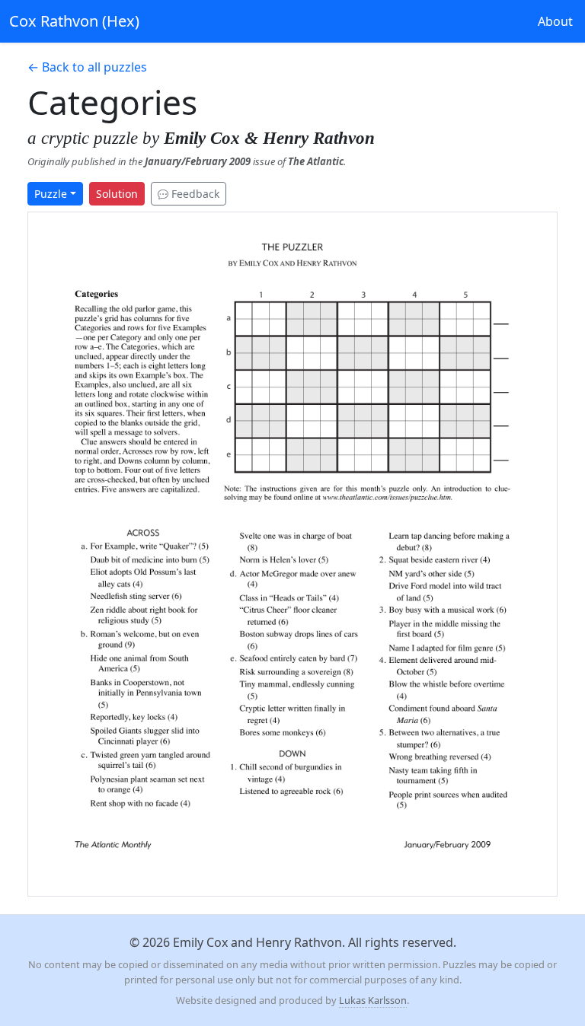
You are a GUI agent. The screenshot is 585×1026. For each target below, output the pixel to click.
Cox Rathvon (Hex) (74, 21)
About (555, 21)
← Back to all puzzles (87, 67)
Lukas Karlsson (373, 1000)
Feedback (193, 193)
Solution (117, 193)
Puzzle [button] (50, 193)
